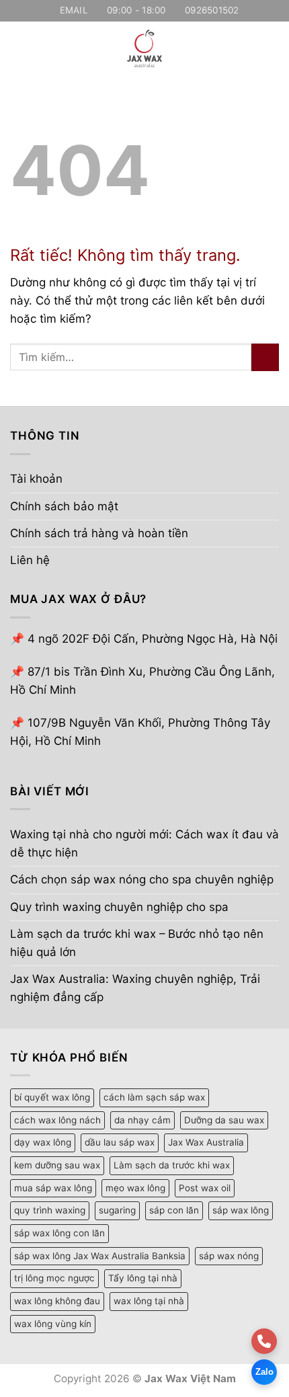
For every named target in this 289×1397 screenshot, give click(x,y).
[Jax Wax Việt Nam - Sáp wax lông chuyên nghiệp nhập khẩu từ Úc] (144, 48)
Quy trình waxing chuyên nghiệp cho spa (119, 907)
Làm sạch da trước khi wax (172, 1165)
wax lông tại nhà (149, 1300)
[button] (19, 48)
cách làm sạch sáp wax (154, 1097)
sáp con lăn (174, 1210)
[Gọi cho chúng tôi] (264, 1341)
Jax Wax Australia (206, 1142)
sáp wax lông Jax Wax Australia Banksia (99, 1255)
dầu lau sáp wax (120, 1142)
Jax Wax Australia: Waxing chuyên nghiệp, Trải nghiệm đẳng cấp (135, 988)
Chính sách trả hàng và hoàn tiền (99, 533)
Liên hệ (30, 560)
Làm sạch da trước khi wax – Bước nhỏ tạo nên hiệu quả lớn (136, 943)
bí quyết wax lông (52, 1097)
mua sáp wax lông (53, 1188)
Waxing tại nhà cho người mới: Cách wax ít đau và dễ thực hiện (144, 843)
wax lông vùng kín (52, 1323)
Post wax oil (205, 1188)
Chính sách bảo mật (64, 506)
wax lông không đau (57, 1300)
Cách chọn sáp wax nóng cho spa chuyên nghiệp (142, 879)
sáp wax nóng (229, 1255)
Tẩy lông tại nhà (142, 1278)
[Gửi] (265, 357)
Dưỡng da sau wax (224, 1120)
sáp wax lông (240, 1210)
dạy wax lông (42, 1142)
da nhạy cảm (142, 1120)
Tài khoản (36, 478)
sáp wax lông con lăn (59, 1233)
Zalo (264, 1372)
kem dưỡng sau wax (57, 1165)
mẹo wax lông (135, 1188)
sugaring (117, 1210)
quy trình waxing (49, 1210)
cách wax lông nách (57, 1120)
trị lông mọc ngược (54, 1278)
